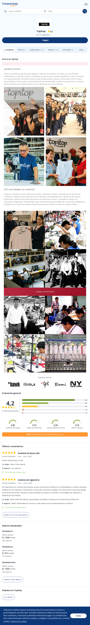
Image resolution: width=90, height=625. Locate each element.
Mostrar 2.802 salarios (12, 579)
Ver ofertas (8, 597)
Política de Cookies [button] (19, 621)
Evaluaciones (37, 50)
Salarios (53, 50)
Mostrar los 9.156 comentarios (15, 515)
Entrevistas (68, 50)
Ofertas (22, 50)
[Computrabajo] (10, 4)
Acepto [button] (78, 616)
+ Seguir (45, 40)
